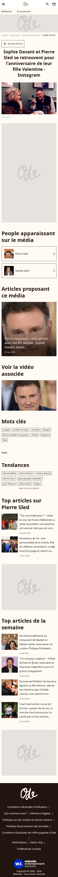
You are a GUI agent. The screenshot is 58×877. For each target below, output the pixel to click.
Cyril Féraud (9, 483)
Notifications (19, 842)
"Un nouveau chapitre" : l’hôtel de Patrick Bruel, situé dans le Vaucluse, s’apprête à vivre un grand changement (37, 665)
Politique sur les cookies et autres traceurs (27, 819)
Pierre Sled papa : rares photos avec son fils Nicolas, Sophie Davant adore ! (26, 342)
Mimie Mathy (9, 473)
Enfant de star (20, 429)
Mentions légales (41, 813)
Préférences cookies (29, 849)
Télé (5, 440)
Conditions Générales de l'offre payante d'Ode (29, 832)
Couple (6, 429)
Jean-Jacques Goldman (30, 478)
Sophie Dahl (22, 270)
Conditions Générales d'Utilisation (27, 807)
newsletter (54, 4)
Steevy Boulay (44, 473)
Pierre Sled (14, 35)
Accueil (5, 35)
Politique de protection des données (27, 826)
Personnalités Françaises (15, 434)
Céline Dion (25, 483)
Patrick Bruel (26, 473)
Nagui (37, 483)
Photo (35, 434)
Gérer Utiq (36, 842)
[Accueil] (25, 4)
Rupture (45, 434)
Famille (35, 429)
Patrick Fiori (9, 478)
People (46, 429)
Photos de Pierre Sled (31, 35)
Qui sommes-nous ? (15, 813)
